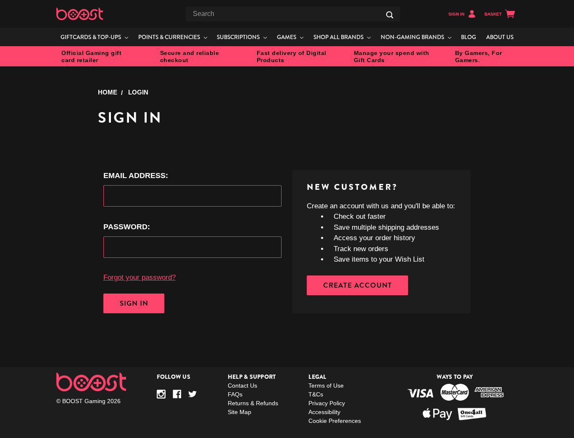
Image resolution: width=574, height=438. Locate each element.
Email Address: (135, 175)
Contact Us (242, 385)
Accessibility (324, 412)
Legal (317, 376)
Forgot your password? (139, 277)
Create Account (357, 285)
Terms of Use (326, 385)
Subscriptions (239, 37)
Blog (468, 37)
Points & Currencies (169, 37)
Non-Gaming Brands (413, 37)
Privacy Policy (326, 403)
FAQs (235, 394)
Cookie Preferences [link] (334, 420)
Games (287, 37)
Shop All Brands (339, 37)
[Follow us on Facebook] (177, 394)
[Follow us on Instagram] (161, 394)
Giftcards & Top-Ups (91, 37)
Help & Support (252, 376)
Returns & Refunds (253, 403)
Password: (126, 227)
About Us (499, 37)
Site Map (239, 412)
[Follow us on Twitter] (192, 394)
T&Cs (315, 394)
